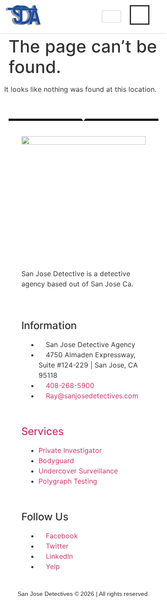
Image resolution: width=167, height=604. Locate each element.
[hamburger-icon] (111, 16)
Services (42, 431)
